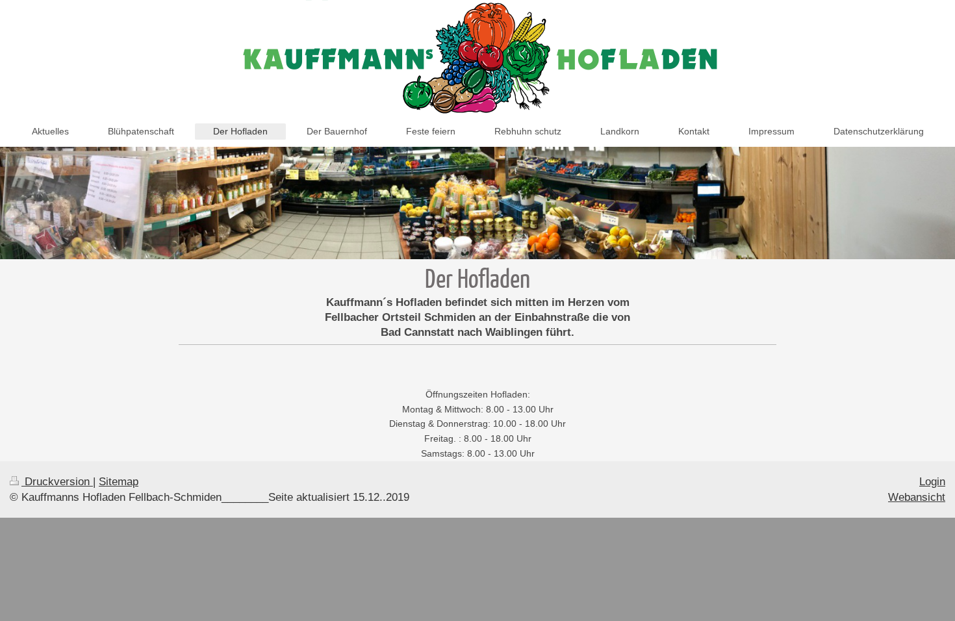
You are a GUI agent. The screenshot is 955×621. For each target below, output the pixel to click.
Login (932, 481)
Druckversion (57, 481)
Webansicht (916, 497)
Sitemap (118, 481)
